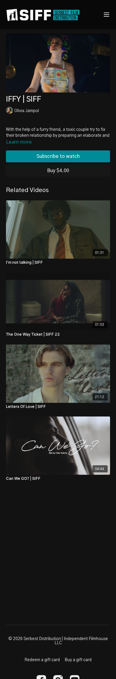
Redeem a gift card (42, 660)
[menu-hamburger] (106, 14)
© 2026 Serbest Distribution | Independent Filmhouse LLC (58, 641)
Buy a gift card (78, 660)
